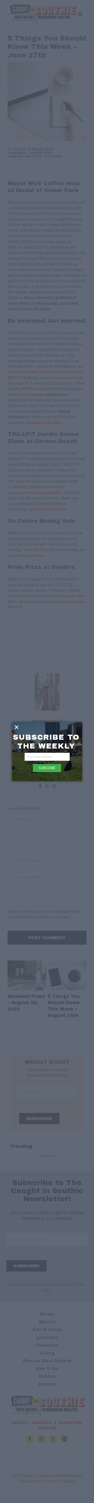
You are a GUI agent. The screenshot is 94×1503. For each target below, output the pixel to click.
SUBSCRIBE (47, 768)
